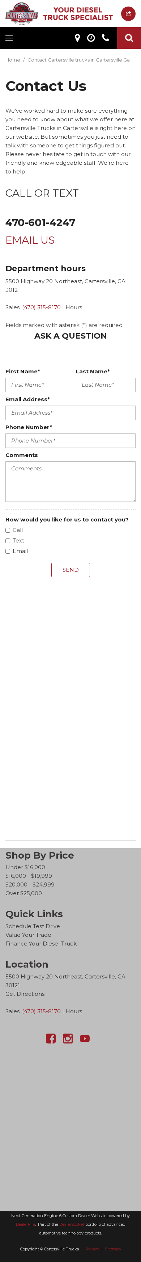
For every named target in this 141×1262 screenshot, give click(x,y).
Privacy (92, 1248)
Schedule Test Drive (32, 926)
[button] (129, 38)
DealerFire (25, 1224)
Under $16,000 (25, 867)
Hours (73, 307)
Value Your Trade (28, 934)
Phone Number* (28, 427)
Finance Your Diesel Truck (41, 943)
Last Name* (93, 371)
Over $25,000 (23, 893)
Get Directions (24, 993)
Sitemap (113, 1248)
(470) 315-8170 (41, 307)
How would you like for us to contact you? (67, 519)
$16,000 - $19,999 (28, 875)
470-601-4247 (40, 222)
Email (20, 551)
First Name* (22, 371)
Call (18, 530)
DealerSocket (71, 1224)
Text (18, 540)
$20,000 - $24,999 (30, 884)
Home (13, 60)
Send (71, 569)
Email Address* (27, 399)
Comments (21, 455)
